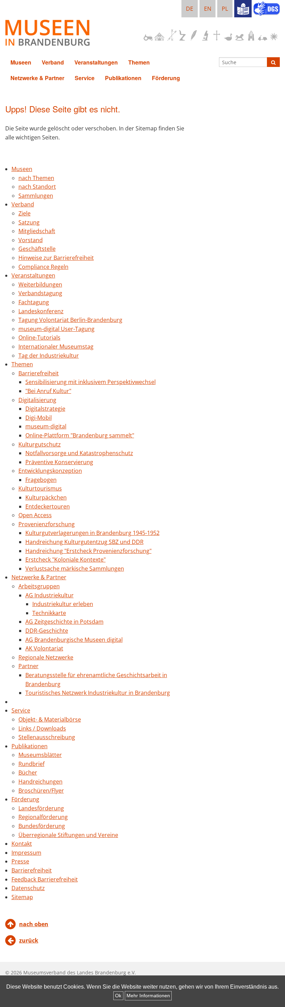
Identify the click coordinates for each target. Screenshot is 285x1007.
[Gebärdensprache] (266, 9)
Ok (118, 995)
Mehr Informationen (148, 995)
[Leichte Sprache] (243, 8)
